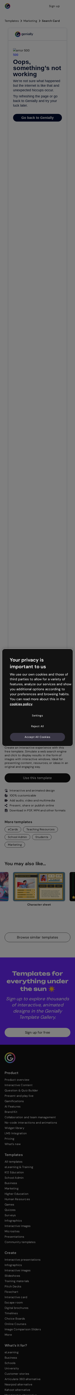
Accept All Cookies (37, 736)
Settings (37, 715)
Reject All (37, 726)
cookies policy (21, 704)
